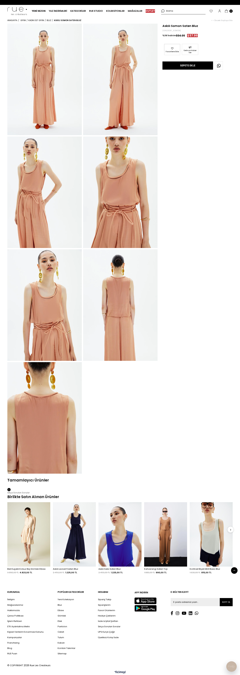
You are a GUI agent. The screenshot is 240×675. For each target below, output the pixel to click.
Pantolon (62, 626)
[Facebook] (172, 613)
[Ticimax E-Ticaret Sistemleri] (120, 672)
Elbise (61, 610)
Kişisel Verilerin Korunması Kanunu (25, 631)
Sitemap (62, 653)
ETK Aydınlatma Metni (18, 626)
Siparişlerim (104, 605)
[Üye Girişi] (219, 11)
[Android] (146, 608)
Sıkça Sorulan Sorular (109, 626)
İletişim (11, 599)
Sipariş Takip (104, 599)
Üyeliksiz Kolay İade (108, 637)
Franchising (13, 642)
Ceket (61, 631)
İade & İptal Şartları (108, 621)
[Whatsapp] (196, 613)
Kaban (61, 642)
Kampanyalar (14, 637)
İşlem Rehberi (14, 621)
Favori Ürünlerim (106, 610)
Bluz (60, 605)
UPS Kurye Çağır (106, 631)
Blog (9, 648)
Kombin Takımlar (66, 648)
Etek (60, 621)
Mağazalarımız (15, 605)
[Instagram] (177, 613)
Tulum (61, 637)
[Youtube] (184, 613)
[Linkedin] (190, 613)
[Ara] (162, 11)
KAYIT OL (226, 602)
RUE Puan (12, 653)
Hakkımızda (13, 610)
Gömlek (62, 615)
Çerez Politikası (15, 615)
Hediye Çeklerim (107, 615)
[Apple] (145, 601)
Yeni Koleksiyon (66, 599)
